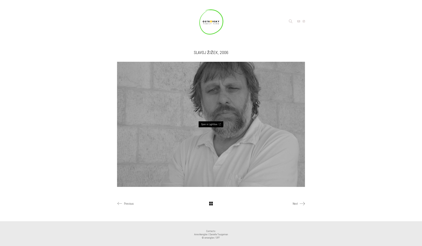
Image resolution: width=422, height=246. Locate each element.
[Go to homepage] (211, 21)
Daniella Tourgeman (219, 234)
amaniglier (209, 237)
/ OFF (217, 237)
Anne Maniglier (201, 234)
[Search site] (290, 21)
